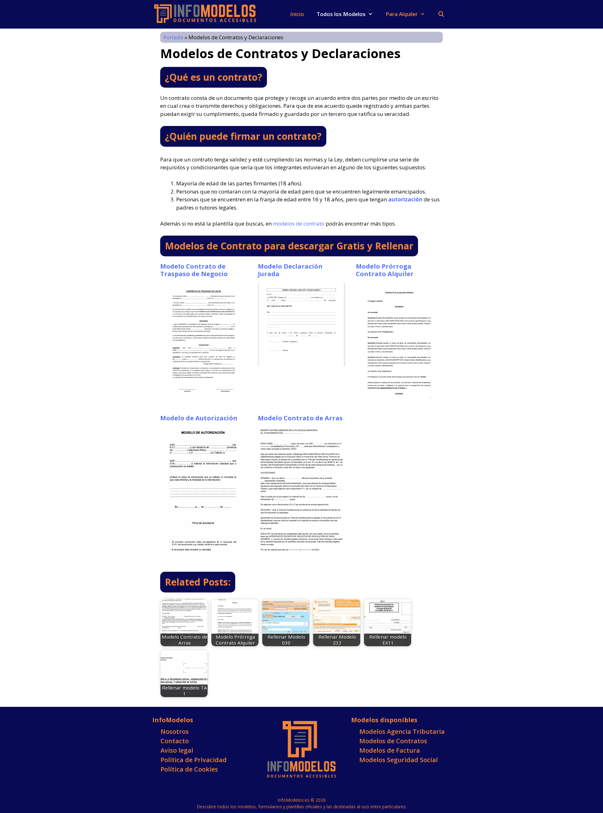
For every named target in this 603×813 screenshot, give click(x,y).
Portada (173, 37)
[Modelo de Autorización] (203, 550)
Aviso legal (176, 750)
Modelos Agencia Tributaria (402, 731)
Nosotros (174, 731)
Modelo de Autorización (198, 418)
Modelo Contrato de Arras (300, 418)
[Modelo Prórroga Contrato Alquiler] (399, 399)
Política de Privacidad (193, 760)
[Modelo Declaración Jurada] (301, 362)
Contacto (174, 741)
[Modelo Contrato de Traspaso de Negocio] (203, 395)
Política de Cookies (189, 769)
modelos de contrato (298, 223)
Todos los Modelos (341, 14)
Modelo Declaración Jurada (290, 270)
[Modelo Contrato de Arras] (301, 547)
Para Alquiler (402, 14)
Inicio (297, 14)
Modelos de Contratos (393, 741)
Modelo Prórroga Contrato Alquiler (385, 270)
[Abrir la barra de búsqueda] (441, 14)
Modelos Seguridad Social (398, 760)
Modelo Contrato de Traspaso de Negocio (194, 270)
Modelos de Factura (389, 750)
